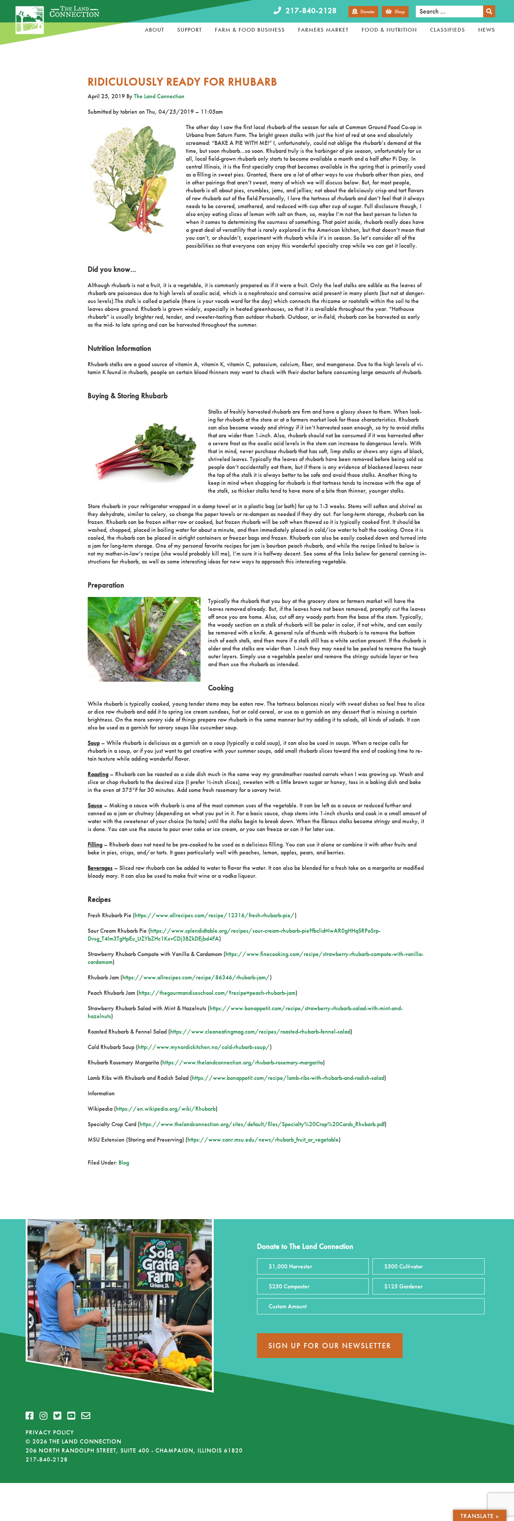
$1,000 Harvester (290, 1266)
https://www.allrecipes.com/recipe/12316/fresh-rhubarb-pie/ (215, 915)
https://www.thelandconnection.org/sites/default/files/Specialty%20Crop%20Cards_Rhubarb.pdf (262, 1124)
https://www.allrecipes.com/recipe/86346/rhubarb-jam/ (196, 977)
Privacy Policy (50, 1432)
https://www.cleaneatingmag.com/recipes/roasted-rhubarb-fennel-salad (260, 1031)
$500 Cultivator (403, 1266)
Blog (124, 1162)
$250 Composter (289, 1286)
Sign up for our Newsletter (329, 1345)
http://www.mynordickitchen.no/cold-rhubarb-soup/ (204, 1047)
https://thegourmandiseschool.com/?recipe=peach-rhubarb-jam (216, 993)
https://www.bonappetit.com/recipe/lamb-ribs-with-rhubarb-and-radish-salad (288, 1078)
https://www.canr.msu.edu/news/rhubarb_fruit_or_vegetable (263, 1139)
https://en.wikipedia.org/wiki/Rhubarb (166, 1109)
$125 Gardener (403, 1286)
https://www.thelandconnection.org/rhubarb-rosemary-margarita (242, 1062)
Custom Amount (288, 1306)
